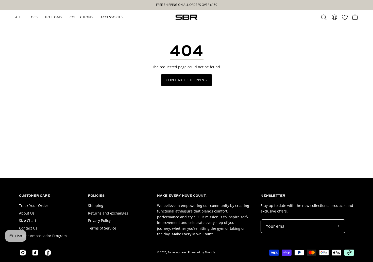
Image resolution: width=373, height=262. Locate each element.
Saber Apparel (177, 252)
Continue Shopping (186, 79)
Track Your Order (33, 205)
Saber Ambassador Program (43, 235)
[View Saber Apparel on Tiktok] (34, 252)
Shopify (210, 252)
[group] (186, 5)
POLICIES (96, 195)
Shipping (95, 205)
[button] (323, 17)
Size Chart (27, 220)
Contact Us (28, 228)
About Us (27, 212)
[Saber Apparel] (186, 17)
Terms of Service (102, 228)
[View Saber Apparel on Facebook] (47, 252)
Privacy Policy (99, 220)
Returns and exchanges (108, 212)
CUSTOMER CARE (34, 195)
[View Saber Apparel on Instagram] (22, 252)
